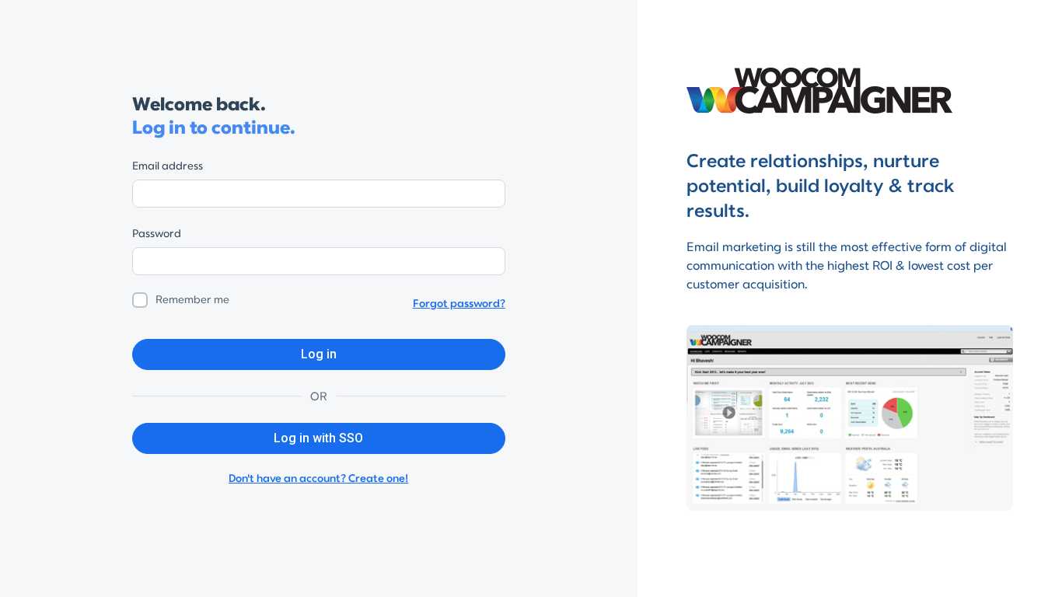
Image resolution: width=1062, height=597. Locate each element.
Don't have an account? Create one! (318, 478)
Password (156, 233)
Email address (167, 166)
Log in (319, 354)
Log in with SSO (318, 438)
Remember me (192, 299)
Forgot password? (459, 303)
